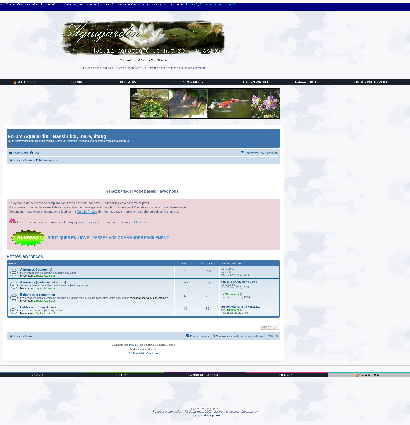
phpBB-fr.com (149, 349)
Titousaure (232, 294)
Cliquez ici (93, 222)
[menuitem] (34, 153)
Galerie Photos (87, 211)
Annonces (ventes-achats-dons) (43, 282)
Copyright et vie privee (205, 415)
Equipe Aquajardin (46, 275)
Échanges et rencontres (37, 294)
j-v (226, 272)
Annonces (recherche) (36, 269)
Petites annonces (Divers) (38, 307)
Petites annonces (25, 256)
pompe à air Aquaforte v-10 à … (240, 281)
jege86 (229, 284)
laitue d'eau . (229, 269)
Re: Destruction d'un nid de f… (240, 306)
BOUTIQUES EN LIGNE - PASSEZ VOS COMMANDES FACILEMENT (108, 238)
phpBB (132, 344)
